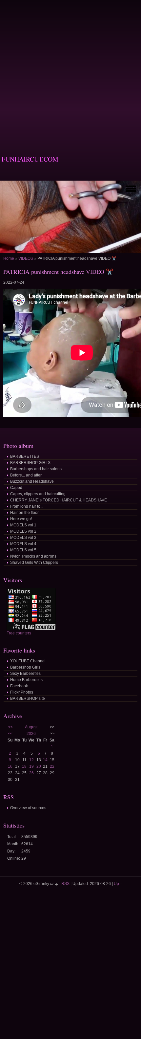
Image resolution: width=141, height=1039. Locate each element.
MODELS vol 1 (23, 525)
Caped (16, 487)
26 (31, 773)
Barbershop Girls (25, 667)
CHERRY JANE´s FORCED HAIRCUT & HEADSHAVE (58, 500)
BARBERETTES (24, 456)
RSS (65, 883)
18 (24, 766)
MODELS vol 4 (23, 544)
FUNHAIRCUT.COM (30, 159)
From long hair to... (26, 506)
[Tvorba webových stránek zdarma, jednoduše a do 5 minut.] (57, 884)
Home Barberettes (26, 679)
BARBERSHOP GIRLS (30, 462)
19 (31, 766)
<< (10, 727)
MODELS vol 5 (23, 550)
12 (31, 760)
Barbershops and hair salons (36, 469)
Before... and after (26, 475)
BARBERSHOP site (27, 698)
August (31, 727)
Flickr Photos (21, 692)
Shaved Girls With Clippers (34, 562)
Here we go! (21, 519)
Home (8, 258)
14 (45, 760)
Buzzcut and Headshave (32, 481)
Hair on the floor (24, 512)
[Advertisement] (70, 70)
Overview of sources (28, 808)
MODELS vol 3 (23, 537)
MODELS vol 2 (23, 531)
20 (38, 766)
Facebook (19, 686)
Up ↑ (118, 883)
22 (52, 766)
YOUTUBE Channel (28, 661)
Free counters (19, 633)
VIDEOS (25, 258)
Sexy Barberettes (25, 673)
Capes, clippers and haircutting (38, 494)
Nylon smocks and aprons (33, 556)
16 (10, 766)
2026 (31, 733)
